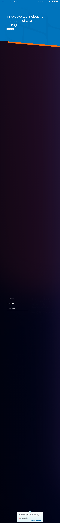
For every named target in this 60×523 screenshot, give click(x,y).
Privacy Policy (22, 517)
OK (38, 520)
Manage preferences (32, 520)
